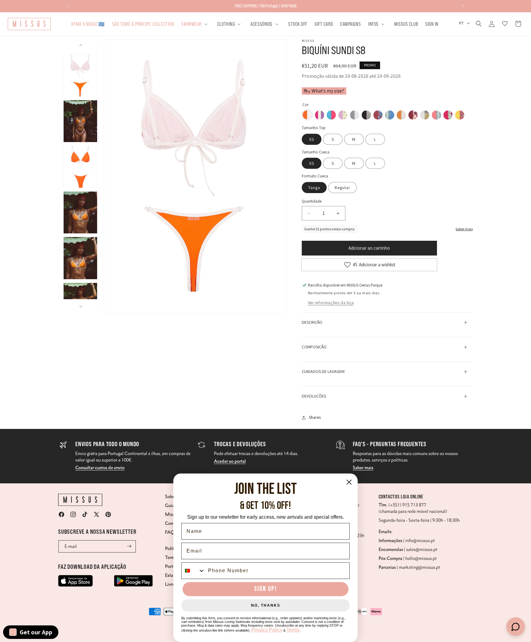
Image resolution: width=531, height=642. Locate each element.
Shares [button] (315, 417)
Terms (293, 629)
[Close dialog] (349, 482)
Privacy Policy (266, 629)
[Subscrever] (129, 546)
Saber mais (363, 467)
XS (311, 139)
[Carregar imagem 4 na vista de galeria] (80, 212)
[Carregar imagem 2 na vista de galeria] (80, 121)
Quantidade (311, 201)
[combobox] (193, 571)
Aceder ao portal (230, 461)
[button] (195, 24)
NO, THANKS (265, 605)
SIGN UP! (265, 589)
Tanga (314, 187)
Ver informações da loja (331, 302)
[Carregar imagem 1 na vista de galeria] (80, 75)
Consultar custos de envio (99, 467)
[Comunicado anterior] (68, 6)
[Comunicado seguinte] (463, 6)
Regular (342, 187)
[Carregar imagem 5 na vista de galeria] (80, 258)
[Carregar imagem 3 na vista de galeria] (80, 166)
